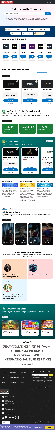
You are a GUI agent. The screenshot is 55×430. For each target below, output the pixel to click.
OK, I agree (49, 427)
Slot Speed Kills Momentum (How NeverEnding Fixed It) (14, 276)
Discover (5, 316)
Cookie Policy (13, 382)
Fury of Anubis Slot (8, 333)
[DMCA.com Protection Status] (6, 422)
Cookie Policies (44, 385)
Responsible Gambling (14, 384)
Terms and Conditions (14, 377)
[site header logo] (7, 2)
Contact (22, 377)
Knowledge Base (13, 372)
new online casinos (42, 72)
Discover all (49, 141)
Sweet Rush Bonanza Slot (29, 333)
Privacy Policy (13, 380)
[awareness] (9, 417)
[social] (33, 422)
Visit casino (10, 100)
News (3, 384)
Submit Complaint (13, 375)
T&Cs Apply (6, 58)
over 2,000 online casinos (9, 190)
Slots (3, 377)
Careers (22, 380)
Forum (3, 382)
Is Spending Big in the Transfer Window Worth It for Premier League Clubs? (13, 297)
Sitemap (22, 382)
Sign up (50, 375)
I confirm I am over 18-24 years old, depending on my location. (42, 378)
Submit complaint (7, 121)
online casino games (25, 191)
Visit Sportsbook (10, 169)
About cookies (39, 427)
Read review (6, 54)
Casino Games (5, 375)
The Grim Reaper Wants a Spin (39, 275)
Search (47, 13)
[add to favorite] (17, 81)
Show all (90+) (6, 76)
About (22, 375)
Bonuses (4, 380)
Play (6, 56)
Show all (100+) (6, 219)
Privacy (37, 385)
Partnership (23, 372)
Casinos (4, 372)
